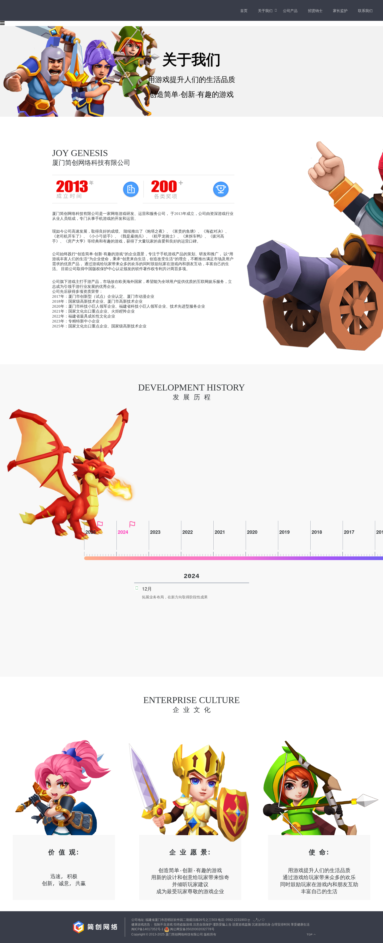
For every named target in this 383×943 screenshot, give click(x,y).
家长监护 (340, 10)
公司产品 (290, 10)
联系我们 (365, 10)
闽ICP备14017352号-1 (147, 929)
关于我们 (265, 10)
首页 (244, 10)
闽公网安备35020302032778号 (191, 929)
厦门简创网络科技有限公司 (184, 934)
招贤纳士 (315, 10)
